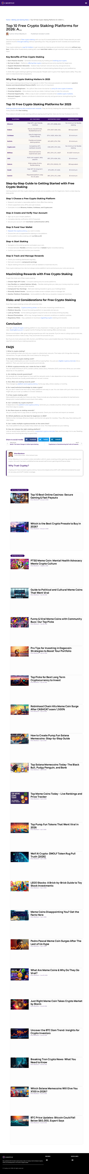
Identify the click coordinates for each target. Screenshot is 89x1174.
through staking (23, 41)
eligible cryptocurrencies (67, 361)
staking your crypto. (60, 60)
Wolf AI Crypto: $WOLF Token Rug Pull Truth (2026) (53, 855)
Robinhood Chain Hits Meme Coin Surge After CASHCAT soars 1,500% (55, 707)
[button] (86, 3)
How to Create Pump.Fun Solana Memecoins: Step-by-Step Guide (50, 737)
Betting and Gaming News (20, 20)
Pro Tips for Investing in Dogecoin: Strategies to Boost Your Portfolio (51, 649)
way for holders (28, 47)
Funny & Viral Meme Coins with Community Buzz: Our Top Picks (56, 620)
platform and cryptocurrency (28, 384)
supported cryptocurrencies (45, 431)
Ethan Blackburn (19, 453)
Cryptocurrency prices (29, 307)
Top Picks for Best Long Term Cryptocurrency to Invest (48, 678)
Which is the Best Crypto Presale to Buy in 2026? (56, 525)
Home (8, 20)
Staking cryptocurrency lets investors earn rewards (23, 108)
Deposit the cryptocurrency (17, 231)
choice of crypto (18, 328)
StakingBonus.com (16, 330)
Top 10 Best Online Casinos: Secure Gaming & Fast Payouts (52, 496)
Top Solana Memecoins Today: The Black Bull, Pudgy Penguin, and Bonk (55, 766)
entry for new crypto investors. (62, 88)
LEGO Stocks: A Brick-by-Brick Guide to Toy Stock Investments (56, 884)
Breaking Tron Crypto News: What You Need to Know (53, 1060)
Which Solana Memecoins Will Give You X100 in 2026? (54, 1090)
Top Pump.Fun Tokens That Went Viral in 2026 (55, 826)
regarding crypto (46, 318)
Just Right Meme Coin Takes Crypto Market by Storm (56, 1002)
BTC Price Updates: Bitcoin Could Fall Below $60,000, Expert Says (53, 1119)
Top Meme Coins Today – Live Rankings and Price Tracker (56, 795)
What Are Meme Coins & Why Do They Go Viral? (55, 971)
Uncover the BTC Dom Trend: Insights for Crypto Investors (55, 1031)
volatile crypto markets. (65, 94)
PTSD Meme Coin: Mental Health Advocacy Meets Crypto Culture (56, 562)
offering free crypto (34, 63)
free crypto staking (28, 39)
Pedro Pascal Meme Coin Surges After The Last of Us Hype (56, 942)
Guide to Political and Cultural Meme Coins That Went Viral (56, 591)
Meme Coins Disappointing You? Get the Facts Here (55, 913)
